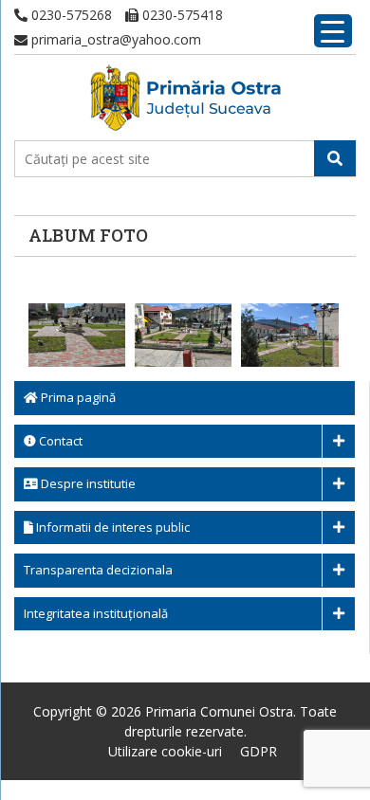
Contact (59, 440)
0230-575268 (70, 15)
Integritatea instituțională (96, 613)
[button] (335, 158)
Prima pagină (77, 397)
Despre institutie (87, 483)
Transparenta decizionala (98, 569)
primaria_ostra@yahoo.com (114, 39)
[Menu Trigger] (333, 30)
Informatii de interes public (111, 527)
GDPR (258, 751)
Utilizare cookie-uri (165, 751)
